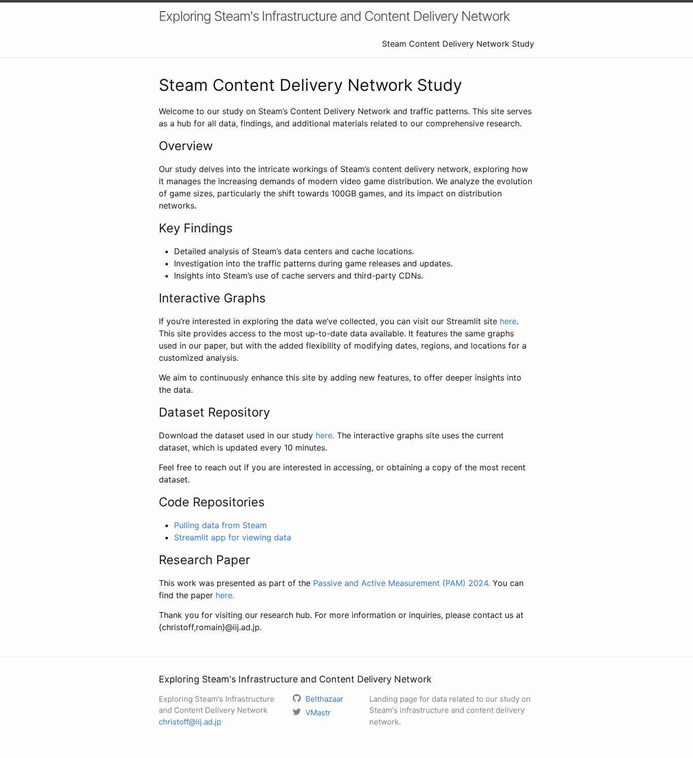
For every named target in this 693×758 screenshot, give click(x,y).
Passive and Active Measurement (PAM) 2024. (401, 583)
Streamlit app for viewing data (232, 537)
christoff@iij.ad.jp (190, 722)
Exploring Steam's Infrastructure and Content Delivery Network (334, 16)
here (508, 321)
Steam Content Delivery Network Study (458, 44)
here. (325, 435)
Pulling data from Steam (220, 525)
